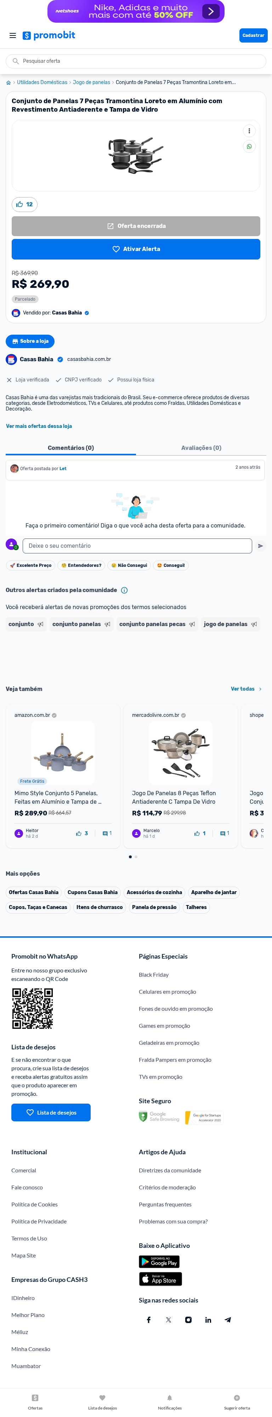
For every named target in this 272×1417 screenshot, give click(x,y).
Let (63, 468)
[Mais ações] (249, 130)
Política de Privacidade (39, 1221)
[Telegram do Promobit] (228, 1320)
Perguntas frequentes (165, 1204)
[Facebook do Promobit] (149, 1320)
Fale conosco (27, 1187)
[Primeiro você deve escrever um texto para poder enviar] (260, 546)
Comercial (23, 1170)
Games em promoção (164, 1025)
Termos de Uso (29, 1238)
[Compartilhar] (249, 146)
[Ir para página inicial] (11, 82)
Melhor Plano (28, 1314)
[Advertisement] (136, 656)
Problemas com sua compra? (173, 1221)
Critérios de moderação (167, 1187)
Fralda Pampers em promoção (175, 1059)
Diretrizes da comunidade (170, 1170)
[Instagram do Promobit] (188, 1320)
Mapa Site (23, 1255)
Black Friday (154, 974)
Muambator (26, 1365)
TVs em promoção (160, 1076)
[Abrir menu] (12, 35)
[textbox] (137, 546)
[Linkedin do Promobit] (208, 1320)
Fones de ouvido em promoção (176, 1008)
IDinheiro (23, 1297)
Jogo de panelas (91, 82)
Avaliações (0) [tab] (201, 448)
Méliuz (19, 1331)
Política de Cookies (34, 1204)
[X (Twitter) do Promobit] (168, 1320)
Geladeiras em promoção (169, 1042)
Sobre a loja (34, 341)
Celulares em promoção (167, 991)
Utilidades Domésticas (42, 82)
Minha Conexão (30, 1348)
